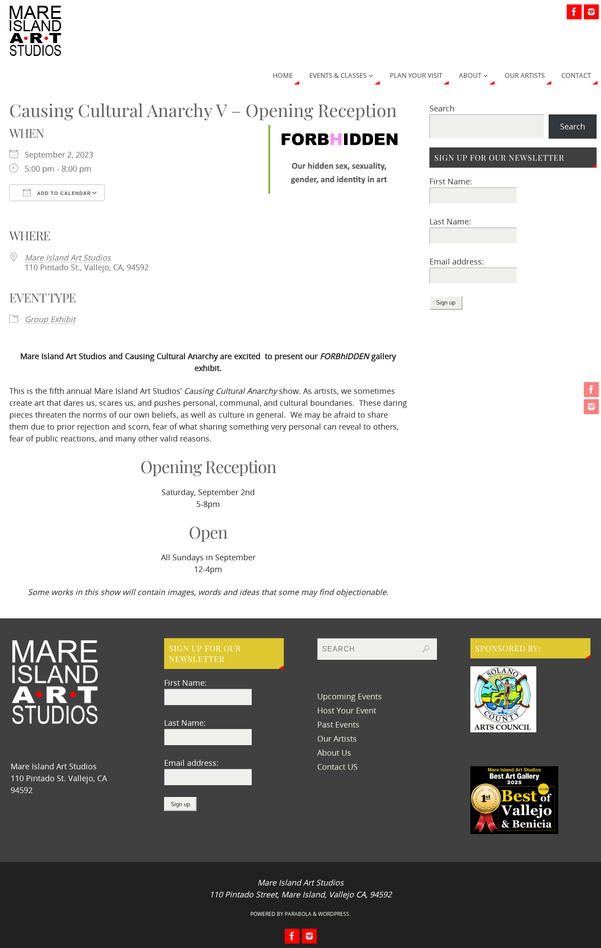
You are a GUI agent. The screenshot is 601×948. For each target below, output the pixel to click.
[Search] (425, 648)
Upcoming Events (349, 696)
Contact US (337, 766)
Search (441, 108)
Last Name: (450, 221)
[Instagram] (591, 406)
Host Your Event (346, 710)
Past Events (338, 724)
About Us (334, 752)
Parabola (298, 914)
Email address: (456, 261)
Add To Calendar (63, 193)
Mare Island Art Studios (68, 257)
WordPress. (334, 914)
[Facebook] (591, 389)
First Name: (450, 181)
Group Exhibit (50, 319)
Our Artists (337, 738)
